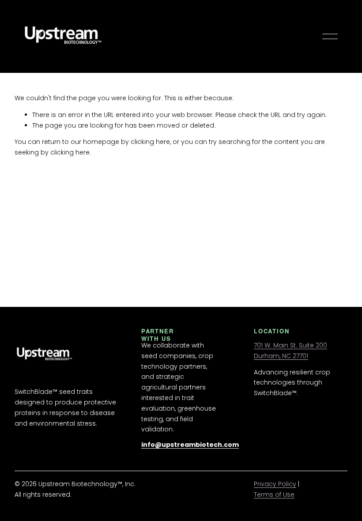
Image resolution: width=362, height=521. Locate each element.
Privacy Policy (275, 483)
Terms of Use (274, 494)
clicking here (150, 141)
